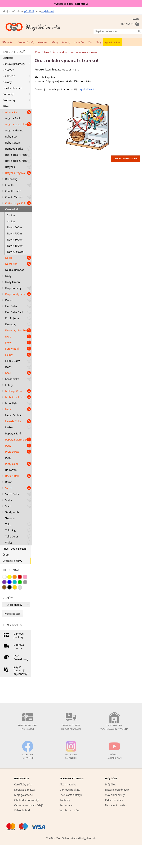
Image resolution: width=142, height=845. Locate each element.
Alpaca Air (11, 112)
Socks (8, 500)
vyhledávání (87, 89)
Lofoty (9, 385)
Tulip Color (11, 536)
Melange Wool (13, 391)
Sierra (8, 488)
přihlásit (29, 11)
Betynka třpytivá (15, 173)
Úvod (37, 51)
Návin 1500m (15, 245)
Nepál (8, 409)
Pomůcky (66, 42)
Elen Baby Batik (14, 312)
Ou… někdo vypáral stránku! (84, 51)
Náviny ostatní (15, 251)
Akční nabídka (68, 784)
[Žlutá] (9, 577)
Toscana (10, 518)
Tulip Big (10, 530)
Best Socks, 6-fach (16, 160)
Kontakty (65, 800)
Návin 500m (14, 227)
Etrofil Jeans (12, 318)
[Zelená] (20, 582)
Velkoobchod (22, 810)
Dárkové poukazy (19, 635)
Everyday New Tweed (18, 330)
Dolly (8, 276)
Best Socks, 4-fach (16, 154)
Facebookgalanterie (28, 756)
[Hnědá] (4, 587)
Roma (8, 482)
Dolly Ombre (13, 282)
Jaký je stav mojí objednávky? (21, 670)
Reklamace (66, 805)
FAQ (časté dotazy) (71, 795)
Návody (54, 42)
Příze (90, 42)
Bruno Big (11, 179)
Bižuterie (8, 57)
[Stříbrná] (20, 587)
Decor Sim (11, 263)
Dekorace (8, 70)
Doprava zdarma (19, 646)
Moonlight (11, 403)
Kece (8, 373)
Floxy (8, 342)
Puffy (8, 457)
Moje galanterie (23, 795)
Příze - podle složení (14, 548)
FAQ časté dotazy (21, 657)
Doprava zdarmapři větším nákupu (71, 727)
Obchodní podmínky (26, 800)
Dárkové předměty (26, 42)
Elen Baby (11, 306)
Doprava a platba (24, 789)
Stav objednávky (115, 795)
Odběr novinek (114, 800)
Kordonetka (12, 379)
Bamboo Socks (14, 148)
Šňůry (98, 42)
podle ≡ (8, 42)
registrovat (47, 11)
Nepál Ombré (13, 415)
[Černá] (9, 587)
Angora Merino (14, 130)
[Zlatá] (14, 587)
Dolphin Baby (13, 288)
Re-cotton (11, 470)
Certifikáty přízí (23, 784)
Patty (8, 445)
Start (8, 506)
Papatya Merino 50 (16, 439)
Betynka (10, 166)
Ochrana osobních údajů (28, 805)
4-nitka (11, 221)
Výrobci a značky (69, 810)
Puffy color (11, 463)
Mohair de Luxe (14, 397)
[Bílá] (4, 577)
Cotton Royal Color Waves (18, 203)
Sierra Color (12, 494)
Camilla (9, 185)
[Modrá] (9, 582)
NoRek (9, 427)
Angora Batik (13, 118)
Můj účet (110, 784)
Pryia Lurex (12, 451)
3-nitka (11, 215)
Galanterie (42, 42)
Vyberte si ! (71, 3)
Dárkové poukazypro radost (27, 727)
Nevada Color (13, 421)
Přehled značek (12, 613)
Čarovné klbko (13, 209)
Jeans (8, 366)
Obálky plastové (12, 88)
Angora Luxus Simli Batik (18, 124)
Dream (9, 300)
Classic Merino (14, 197)
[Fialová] (4, 582)
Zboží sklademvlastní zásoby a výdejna (114, 727)
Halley (9, 354)
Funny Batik (12, 348)
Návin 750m (14, 233)
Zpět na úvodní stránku (125, 158)
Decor (8, 257)
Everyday (10, 324)
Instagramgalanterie (71, 756)
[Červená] (20, 577)
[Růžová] (25, 577)
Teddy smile (12, 512)
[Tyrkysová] (14, 582)
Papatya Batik (13, 433)
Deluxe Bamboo (14, 270)
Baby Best (11, 136)
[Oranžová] (14, 577)
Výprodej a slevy (112, 42)
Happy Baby (12, 360)
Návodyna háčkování (114, 756)
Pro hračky (79, 42)
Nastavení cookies (116, 805)
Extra (8, 336)
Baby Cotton (12, 142)
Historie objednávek (117, 789)
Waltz (8, 542)
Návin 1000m (15, 239)
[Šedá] (25, 582)
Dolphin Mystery (15, 294)
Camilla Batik (13, 191)
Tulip (8, 524)
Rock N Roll (12, 476)
